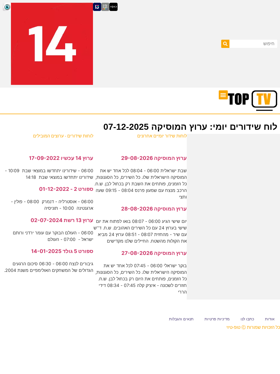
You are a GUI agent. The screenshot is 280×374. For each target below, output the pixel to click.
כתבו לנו (247, 319)
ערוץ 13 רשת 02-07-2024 (62, 220)
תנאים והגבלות (181, 319)
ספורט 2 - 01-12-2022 (66, 189)
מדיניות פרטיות (217, 319)
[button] (223, 94)
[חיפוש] (225, 44)
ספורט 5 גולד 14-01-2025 (62, 251)
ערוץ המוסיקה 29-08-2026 (154, 158)
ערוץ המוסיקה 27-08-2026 (154, 253)
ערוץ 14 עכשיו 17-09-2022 (61, 158)
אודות (270, 319)
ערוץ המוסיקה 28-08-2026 (154, 209)
